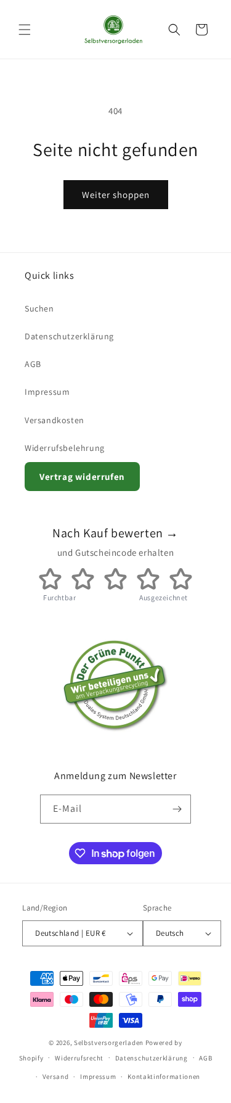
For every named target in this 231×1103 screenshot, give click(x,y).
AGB (33, 364)
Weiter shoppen (116, 194)
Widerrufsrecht (79, 1058)
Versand (56, 1076)
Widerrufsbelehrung (65, 447)
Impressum (47, 391)
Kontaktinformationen (164, 1076)
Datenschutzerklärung (69, 336)
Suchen (39, 308)
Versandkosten (54, 420)
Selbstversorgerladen (109, 1042)
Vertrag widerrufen (82, 476)
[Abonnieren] (176, 809)
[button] (24, 29)
